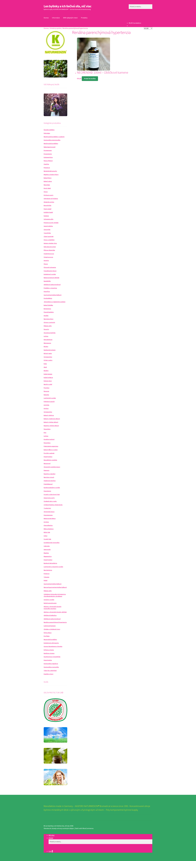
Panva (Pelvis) (48, 161)
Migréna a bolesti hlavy (51, 174)
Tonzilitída (47, 233)
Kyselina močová (49, 439)
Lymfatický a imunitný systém (53, 567)
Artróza (46, 408)
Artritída (46, 405)
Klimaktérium (48, 339)
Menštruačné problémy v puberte (54, 137)
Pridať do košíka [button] (90, 78)
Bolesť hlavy (47, 178)
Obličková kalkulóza (50, 615)
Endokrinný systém (50, 274)
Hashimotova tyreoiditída (52, 657)
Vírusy (46, 192)
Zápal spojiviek (48, 236)
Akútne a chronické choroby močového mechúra (52, 607)
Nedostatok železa (50, 518)
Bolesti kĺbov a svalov (51, 450)
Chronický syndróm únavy (52, 467)
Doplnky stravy (48, 674)
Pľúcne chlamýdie (49, 250)
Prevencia (47, 168)
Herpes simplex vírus (50, 243)
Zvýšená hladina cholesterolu (53, 505)
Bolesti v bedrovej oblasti (52, 419)
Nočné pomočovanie (50, 603)
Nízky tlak (47, 532)
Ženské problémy (49, 130)
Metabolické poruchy (50, 171)
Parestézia (47, 429)
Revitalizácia (48, 570)
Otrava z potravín (49, 322)
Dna (45, 432)
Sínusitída (47, 229)
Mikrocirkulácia (48, 529)
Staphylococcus (49, 254)
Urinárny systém (55, 28)
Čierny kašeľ (47, 209)
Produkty (84, 18)
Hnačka (46, 315)
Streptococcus (48, 257)
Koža (45, 364)
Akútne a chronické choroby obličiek (55, 612)
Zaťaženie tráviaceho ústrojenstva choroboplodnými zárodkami (55, 595)
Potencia (46, 574)
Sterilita (46, 164)
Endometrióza (48, 157)
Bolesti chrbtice (49, 415)
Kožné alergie (48, 374)
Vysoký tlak (47, 539)
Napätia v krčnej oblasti (51, 426)
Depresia (46, 470)
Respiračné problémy (50, 639)
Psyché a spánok (49, 453)
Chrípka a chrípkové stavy (52, 629)
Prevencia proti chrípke (51, 223)
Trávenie (46, 577)
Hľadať (51, 838)
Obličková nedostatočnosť (52, 284)
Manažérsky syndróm (50, 460)
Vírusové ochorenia (50, 267)
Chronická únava (49, 512)
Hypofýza (47, 291)
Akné (45, 367)
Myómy (46, 346)
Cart (51, 851)
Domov (46, 18)
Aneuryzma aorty (49, 498)
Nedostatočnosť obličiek (51, 278)
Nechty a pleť (48, 384)
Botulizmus (47, 309)
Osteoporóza (48, 357)
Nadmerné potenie (49, 350)
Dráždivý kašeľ (48, 212)
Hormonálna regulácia (51, 664)
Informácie (56, 18)
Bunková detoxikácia (50, 563)
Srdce (45, 536)
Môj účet (52, 835)
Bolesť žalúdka (48, 305)
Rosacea (46, 391)
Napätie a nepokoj (49, 474)
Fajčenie (46, 216)
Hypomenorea (48, 515)
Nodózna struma (49, 653)
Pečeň (45, 580)
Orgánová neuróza (50, 481)
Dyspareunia (48, 154)
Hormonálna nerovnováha (52, 140)
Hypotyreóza (48, 660)
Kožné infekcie (48, 377)
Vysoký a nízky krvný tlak (52, 494)
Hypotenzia (47, 491)
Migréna (46, 553)
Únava (46, 264)
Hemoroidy (47, 549)
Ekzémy (46, 371)
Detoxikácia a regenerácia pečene (54, 302)
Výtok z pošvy (48, 360)
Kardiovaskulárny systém (52, 487)
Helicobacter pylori (50, 247)
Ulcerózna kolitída (49, 333)
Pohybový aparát (49, 401)
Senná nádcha (48, 226)
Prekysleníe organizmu (51, 446)
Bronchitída (47, 205)
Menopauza (47, 343)
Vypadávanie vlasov (50, 271)
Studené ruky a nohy (50, 501)
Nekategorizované (49, 147)
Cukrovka (47, 546)
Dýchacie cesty (48, 195)
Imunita (46, 260)
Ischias (46, 336)
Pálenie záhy (48, 326)
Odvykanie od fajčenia (51, 198)
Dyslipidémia (48, 298)
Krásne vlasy (48, 381)
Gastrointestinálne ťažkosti (52, 295)
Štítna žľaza (47, 633)
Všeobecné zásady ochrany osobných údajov (59, 828)
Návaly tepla (48, 353)
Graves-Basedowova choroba (53, 646)
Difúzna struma (49, 650)
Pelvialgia (47, 133)
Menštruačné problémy (51, 143)
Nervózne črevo (48, 319)
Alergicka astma (49, 202)
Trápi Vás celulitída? (50, 670)
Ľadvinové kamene (50, 626)
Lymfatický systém (50, 398)
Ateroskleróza (48, 525)
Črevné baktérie (49, 312)
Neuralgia (47, 185)
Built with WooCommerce (84, 828)
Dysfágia (47, 636)
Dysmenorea (48, 150)
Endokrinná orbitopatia (51, 643)
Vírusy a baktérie (49, 240)
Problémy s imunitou (50, 288)
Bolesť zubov (48, 181)
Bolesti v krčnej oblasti (51, 422)
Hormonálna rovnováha (51, 667)
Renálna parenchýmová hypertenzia (55, 622)
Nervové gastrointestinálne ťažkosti (55, 587)
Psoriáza (46, 388)
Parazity (46, 329)
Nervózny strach (49, 477)
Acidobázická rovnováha (51, 542)
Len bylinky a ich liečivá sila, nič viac (67, 6)
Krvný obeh (47, 188)
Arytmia (46, 522)
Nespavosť (47, 463)
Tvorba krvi (47, 508)
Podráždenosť (48, 484)
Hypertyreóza (48, 457)
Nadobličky (47, 281)
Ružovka (46, 395)
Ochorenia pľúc (48, 219)
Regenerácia (48, 556)
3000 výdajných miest (70, 18)
